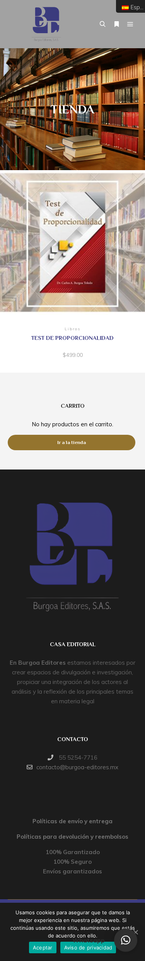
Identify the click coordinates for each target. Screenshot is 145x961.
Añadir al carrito (73, 245)
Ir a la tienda (71, 442)
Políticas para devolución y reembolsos (72, 836)
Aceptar (43, 947)
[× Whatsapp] (125, 940)
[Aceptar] (135, 932)
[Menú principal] (130, 24)
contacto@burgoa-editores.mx (77, 767)
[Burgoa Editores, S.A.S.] (46, 24)
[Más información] (116, 24)
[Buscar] (102, 24)
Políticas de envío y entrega (72, 821)
